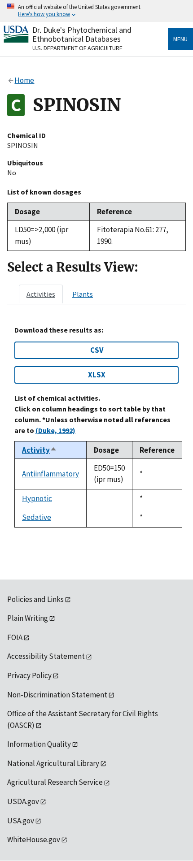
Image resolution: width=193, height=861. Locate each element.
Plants (82, 294)
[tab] (41, 294)
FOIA (14, 637)
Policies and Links (35, 599)
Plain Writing (27, 618)
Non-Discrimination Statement (57, 695)
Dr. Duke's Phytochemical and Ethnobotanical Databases (82, 34)
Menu (180, 39)
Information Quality (39, 744)
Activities (40, 294)
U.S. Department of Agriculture (77, 48)
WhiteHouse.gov (33, 839)
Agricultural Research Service (55, 782)
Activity (39, 450)
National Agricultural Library (53, 763)
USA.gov (20, 821)
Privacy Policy (29, 675)
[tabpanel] (96, 427)
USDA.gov (23, 801)
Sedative (36, 517)
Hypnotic (37, 498)
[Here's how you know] (96, 11)
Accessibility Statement (46, 656)
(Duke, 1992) (55, 430)
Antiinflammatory (50, 474)
